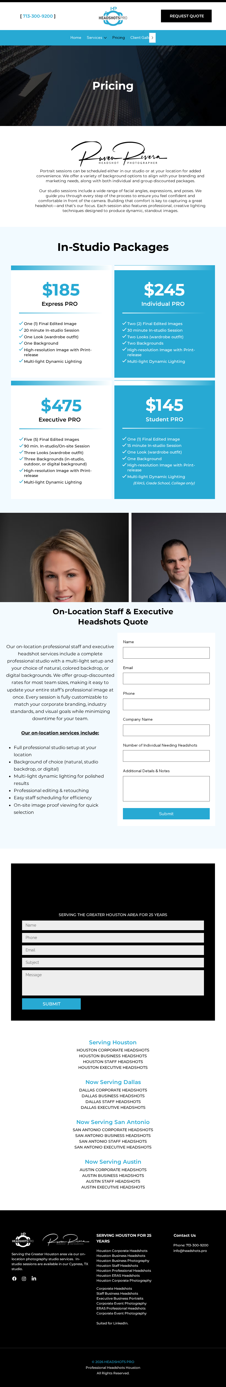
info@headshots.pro (190, 1251)
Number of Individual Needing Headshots (160, 745)
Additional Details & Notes (146, 770)
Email (128, 667)
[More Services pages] (105, 37)
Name (128, 641)
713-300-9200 (38, 16)
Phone (129, 693)
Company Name (138, 719)
